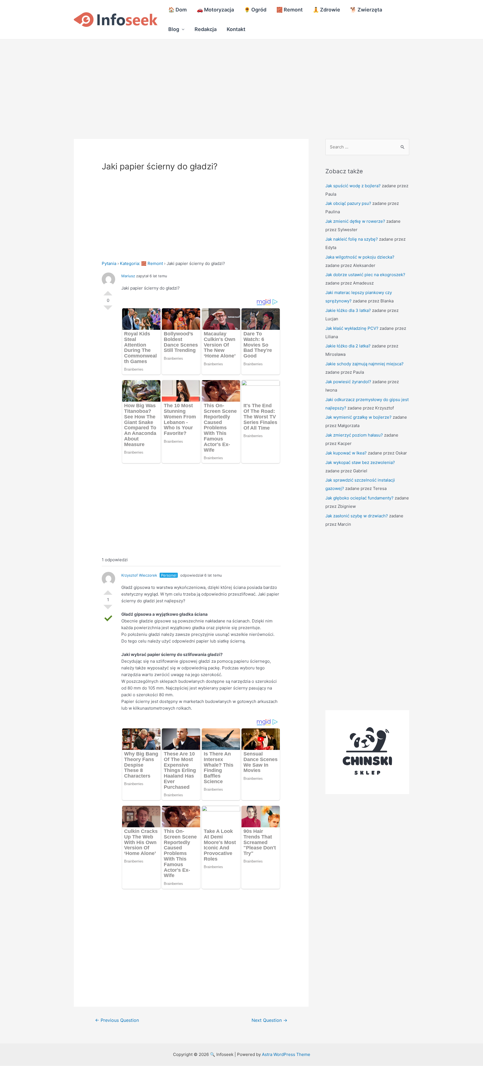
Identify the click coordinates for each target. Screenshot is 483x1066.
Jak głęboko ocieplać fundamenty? (359, 498)
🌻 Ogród (255, 10)
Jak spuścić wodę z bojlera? (353, 185)
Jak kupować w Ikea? (346, 453)
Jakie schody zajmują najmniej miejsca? (364, 363)
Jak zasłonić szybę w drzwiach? (356, 515)
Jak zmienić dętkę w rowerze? (355, 221)
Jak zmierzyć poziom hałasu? (354, 435)
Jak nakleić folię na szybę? (351, 239)
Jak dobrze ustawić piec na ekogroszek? (365, 274)
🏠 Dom (177, 10)
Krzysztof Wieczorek (139, 575)
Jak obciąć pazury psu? (348, 203)
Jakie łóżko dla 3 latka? (348, 310)
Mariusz (128, 276)
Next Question (269, 1020)
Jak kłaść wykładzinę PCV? (351, 328)
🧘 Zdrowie (326, 10)
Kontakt (236, 29)
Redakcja (206, 29)
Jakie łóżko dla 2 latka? (348, 346)
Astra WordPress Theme (286, 1054)
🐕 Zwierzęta (366, 10)
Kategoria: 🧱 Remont (141, 263)
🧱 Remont (289, 10)
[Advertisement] (167, 81)
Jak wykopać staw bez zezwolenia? (360, 462)
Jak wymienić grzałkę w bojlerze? (358, 417)
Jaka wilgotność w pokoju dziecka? (359, 257)
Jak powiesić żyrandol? (348, 381)
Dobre (107, 290)
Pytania (109, 263)
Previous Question (117, 1020)
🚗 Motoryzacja (215, 10)
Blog (173, 29)
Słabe (107, 309)
